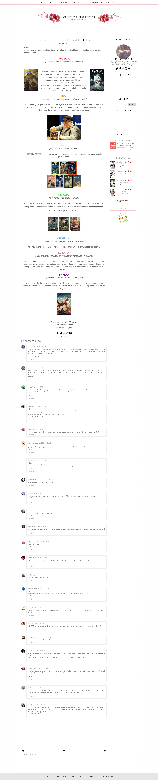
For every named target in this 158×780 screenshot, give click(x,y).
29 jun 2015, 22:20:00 (39, 347)
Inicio (43, 2)
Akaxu (29, 623)
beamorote (31, 557)
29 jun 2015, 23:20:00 (40, 406)
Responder (31, 359)
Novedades (65, 2)
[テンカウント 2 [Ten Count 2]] (112, 168)
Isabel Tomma (32, 542)
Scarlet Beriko (125, 173)
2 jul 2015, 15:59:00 (38, 623)
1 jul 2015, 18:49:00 (43, 589)
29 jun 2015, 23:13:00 (40, 387)
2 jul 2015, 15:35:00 (38, 608)
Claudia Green (32, 668)
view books (132, 151)
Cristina (30, 347)
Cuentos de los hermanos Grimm (123, 181)
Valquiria (30, 511)
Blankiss (30, 493)
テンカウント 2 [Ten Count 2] (122, 163)
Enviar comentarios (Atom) (34, 754)
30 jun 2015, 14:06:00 (40, 511)
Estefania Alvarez (33, 637)
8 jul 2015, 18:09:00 (39, 705)
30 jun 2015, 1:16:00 (47, 443)
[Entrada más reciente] (23, 751)
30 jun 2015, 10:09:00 (44, 480)
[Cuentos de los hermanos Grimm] (112, 186)
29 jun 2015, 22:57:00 (38, 368)
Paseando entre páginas (35, 526)
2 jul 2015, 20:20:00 (39, 651)
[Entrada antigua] (105, 751)
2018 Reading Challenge (123, 140)
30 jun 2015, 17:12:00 (49, 526)
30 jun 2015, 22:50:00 (42, 557)
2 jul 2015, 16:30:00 (45, 637)
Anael (29, 687)
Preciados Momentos (34, 443)
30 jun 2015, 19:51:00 (43, 542)
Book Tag (69, 336)
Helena (30, 608)
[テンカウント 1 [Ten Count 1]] (112, 196)
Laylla (29, 368)
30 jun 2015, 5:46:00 (40, 460)
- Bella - (30, 575)
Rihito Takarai (125, 166)
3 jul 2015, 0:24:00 (42, 668)
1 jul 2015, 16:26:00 (39, 575)
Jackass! (120, 171)
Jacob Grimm (125, 184)
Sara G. (30, 651)
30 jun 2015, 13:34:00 (40, 493)
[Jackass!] (112, 177)
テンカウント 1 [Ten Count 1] (122, 190)
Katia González (32, 589)
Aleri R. (30, 705)
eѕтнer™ (30, 387)
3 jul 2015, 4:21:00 (37, 687)
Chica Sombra (32, 480)
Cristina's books (123, 158)
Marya (29, 429)
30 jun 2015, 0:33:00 (38, 429)
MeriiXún (30, 406)
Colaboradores (95, 2)
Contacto (110, 2)
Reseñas (53, 2)
